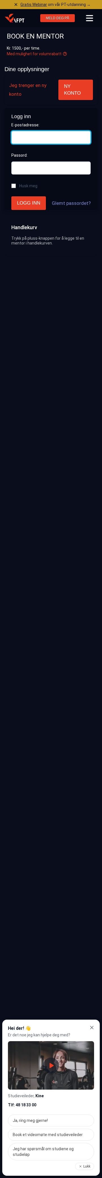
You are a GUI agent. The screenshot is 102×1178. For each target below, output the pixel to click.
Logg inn (28, 203)
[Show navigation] (89, 18)
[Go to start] (14, 18)
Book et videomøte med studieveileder (48, 1134)
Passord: (19, 155)
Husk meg (28, 186)
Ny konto (72, 90)
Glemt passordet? (71, 203)
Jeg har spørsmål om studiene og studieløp (43, 1152)
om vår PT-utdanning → (55, 4)
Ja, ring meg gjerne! (30, 1120)
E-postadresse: (25, 125)
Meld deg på (57, 18)
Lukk (86, 1166)
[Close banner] (15, 4)
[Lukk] (91, 1027)
